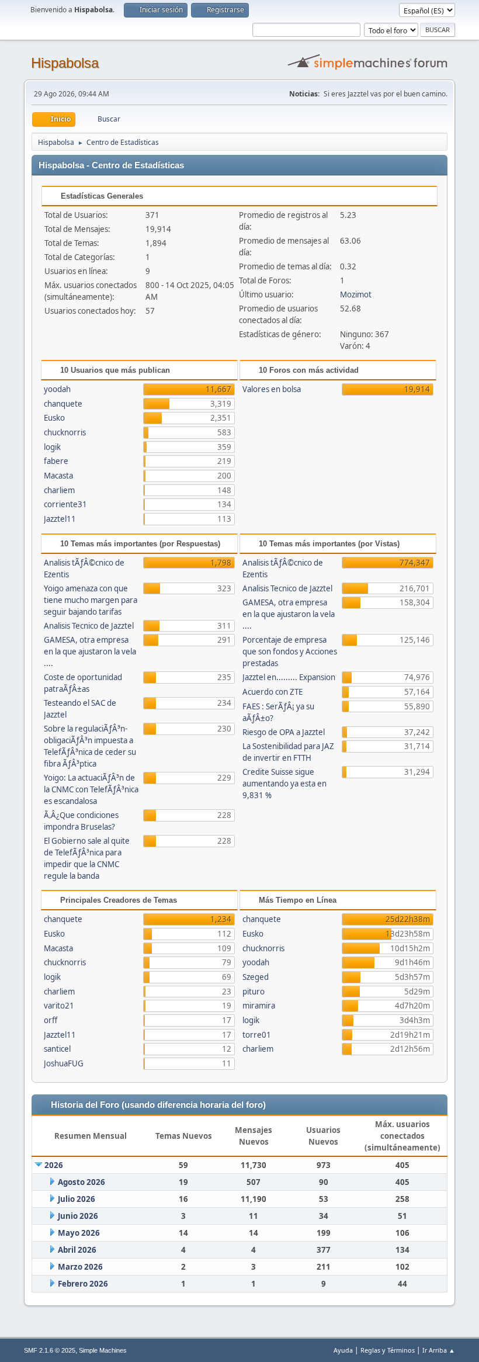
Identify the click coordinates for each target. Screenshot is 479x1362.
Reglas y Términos (387, 1350)
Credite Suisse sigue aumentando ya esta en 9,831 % (284, 783)
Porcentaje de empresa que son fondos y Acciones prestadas (289, 651)
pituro (253, 991)
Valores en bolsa (271, 389)
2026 (53, 1165)
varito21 (59, 1005)
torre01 (256, 1035)
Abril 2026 (77, 1250)
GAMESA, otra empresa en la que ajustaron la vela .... (90, 651)
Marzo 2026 (80, 1267)
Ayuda (343, 1350)
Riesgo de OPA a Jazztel (283, 732)
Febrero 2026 (83, 1283)
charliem (59, 490)
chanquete (63, 403)
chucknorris (65, 432)
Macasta (58, 475)
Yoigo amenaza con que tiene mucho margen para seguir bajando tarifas (90, 600)
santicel (57, 1049)
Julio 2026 (76, 1199)
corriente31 (65, 504)
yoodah (57, 389)
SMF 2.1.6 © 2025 (49, 1350)
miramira (258, 1005)
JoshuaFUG (64, 1063)
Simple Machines (103, 1350)
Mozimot (356, 294)
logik (52, 447)
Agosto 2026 (81, 1182)
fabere (56, 461)
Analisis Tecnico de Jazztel (89, 626)
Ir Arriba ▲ (438, 1350)
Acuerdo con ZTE (272, 692)
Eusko (54, 418)
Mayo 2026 (79, 1233)
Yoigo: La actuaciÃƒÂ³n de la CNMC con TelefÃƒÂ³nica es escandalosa (91, 789)
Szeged (255, 977)
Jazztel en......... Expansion (288, 677)
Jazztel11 (60, 519)
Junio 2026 (78, 1216)
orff (50, 1020)
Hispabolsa (65, 63)
